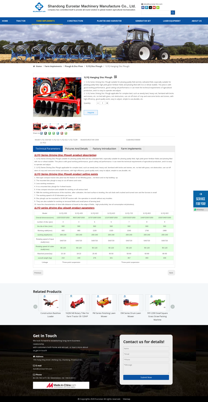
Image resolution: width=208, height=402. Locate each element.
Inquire (91, 112)
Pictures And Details (76, 148)
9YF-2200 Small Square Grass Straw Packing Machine (157, 316)
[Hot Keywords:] (173, 12)
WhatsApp (200, 210)
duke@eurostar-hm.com (152, 4)
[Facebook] (142, 7)
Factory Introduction (104, 148)
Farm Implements (131, 148)
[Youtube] (154, 7)
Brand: (83, 140)
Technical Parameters (48, 148)
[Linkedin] (146, 7)
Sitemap (126, 399)
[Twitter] (150, 7)
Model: (37, 140)
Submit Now (146, 377)
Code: (128, 140)
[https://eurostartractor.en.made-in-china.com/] (61, 385)
